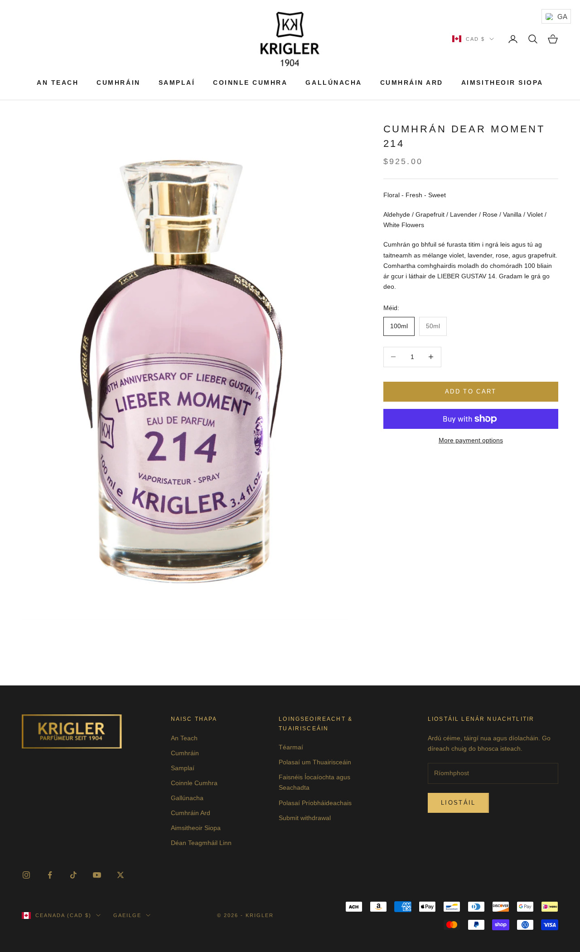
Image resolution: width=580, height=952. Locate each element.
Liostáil (458, 802)
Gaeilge (127, 915)
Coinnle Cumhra (250, 82)
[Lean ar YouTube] (97, 874)
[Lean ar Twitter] (120, 874)
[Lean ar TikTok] (73, 874)
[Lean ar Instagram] (26, 874)
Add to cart (471, 391)
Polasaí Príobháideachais (315, 802)
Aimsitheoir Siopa (502, 82)
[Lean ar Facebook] (49, 874)
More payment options (471, 440)
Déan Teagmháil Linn (201, 842)
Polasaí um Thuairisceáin (315, 762)
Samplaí (177, 82)
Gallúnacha (333, 82)
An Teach (57, 82)
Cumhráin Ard (411, 82)
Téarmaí (291, 747)
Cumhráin (118, 82)
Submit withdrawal (305, 817)
